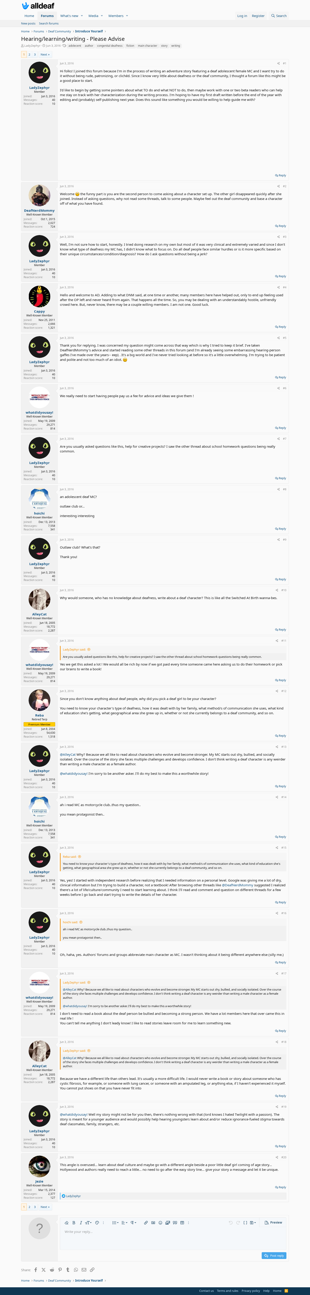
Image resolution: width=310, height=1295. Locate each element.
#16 (283, 913)
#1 (284, 63)
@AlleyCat (68, 754)
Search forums (49, 23)
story (164, 46)
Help (266, 1291)
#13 (283, 747)
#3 (284, 237)
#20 (283, 1157)
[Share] (278, 63)
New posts (28, 23)
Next (44, 54)
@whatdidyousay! (74, 773)
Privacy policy (251, 1291)
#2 (284, 186)
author (89, 46)
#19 (283, 1107)
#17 (283, 973)
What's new (69, 15)
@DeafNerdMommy (237, 885)
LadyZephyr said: (74, 649)
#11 (283, 641)
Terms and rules (227, 1291)
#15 (283, 848)
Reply (282, 175)
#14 (283, 797)
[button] (82, 16)
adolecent (75, 46)
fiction (130, 46)
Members (115, 15)
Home (29, 15)
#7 (284, 439)
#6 (284, 388)
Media (93, 15)
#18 (283, 1042)
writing (175, 46)
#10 (283, 590)
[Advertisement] (173, 136)
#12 (283, 691)
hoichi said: (70, 922)
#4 (284, 287)
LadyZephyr (32, 46)
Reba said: (69, 857)
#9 (284, 540)
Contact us (206, 1291)
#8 (284, 489)
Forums (47, 15)
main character (147, 46)
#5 (284, 338)
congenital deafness (110, 46)
